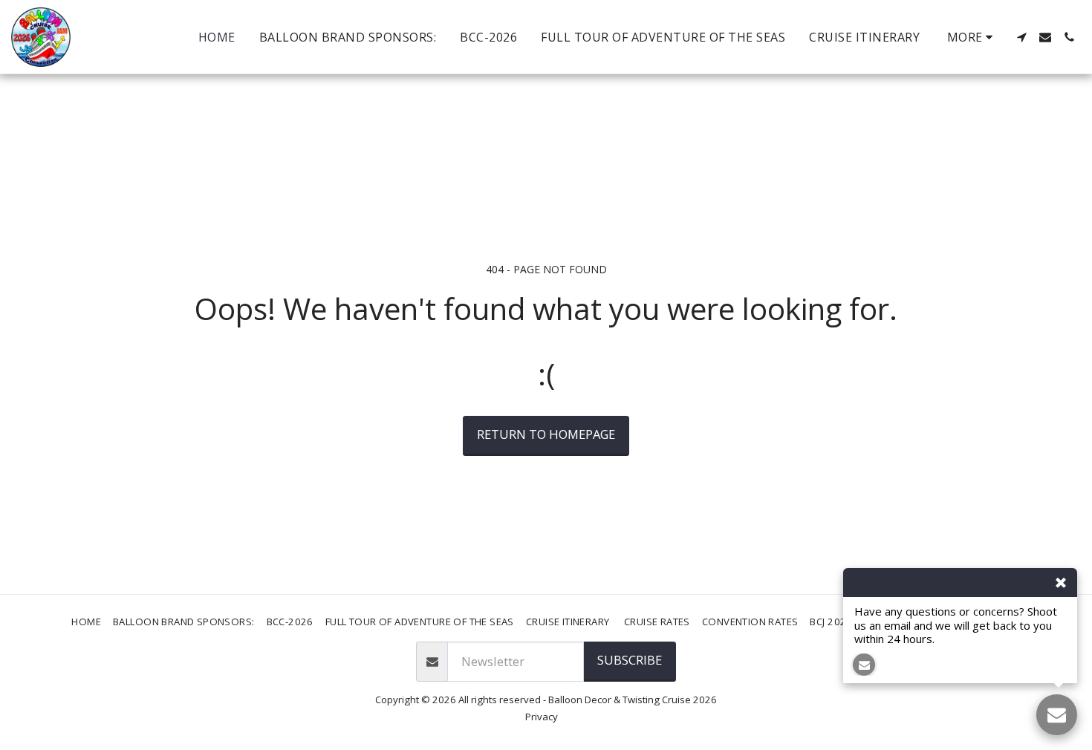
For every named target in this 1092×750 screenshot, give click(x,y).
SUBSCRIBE (629, 659)
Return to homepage (546, 434)
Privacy (541, 716)
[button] (1021, 37)
